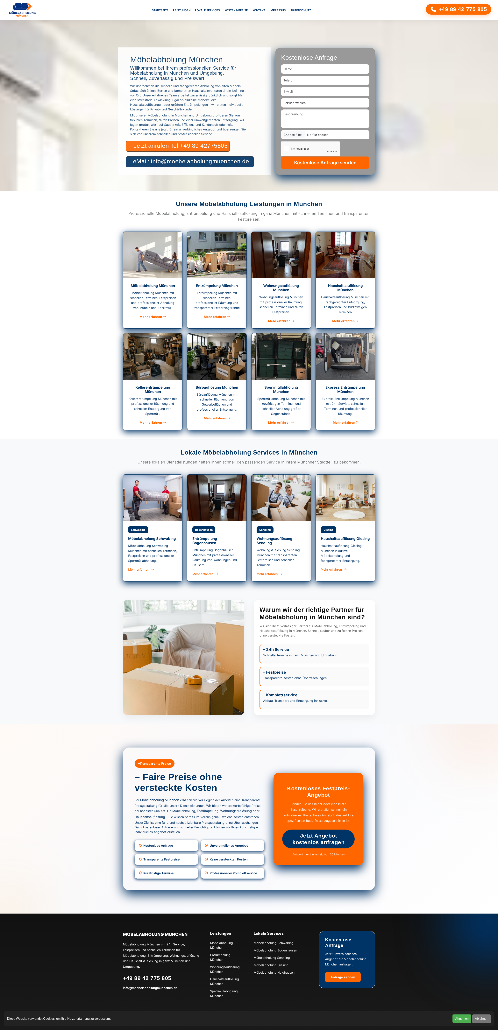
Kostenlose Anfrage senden (325, 162)
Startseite (160, 10)
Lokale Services (207, 10)
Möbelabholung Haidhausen (274, 972)
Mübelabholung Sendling (272, 958)
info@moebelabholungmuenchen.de (150, 988)
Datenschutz (301, 10)
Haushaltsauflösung (150, 817)
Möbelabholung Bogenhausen (275, 950)
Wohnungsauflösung (236, 811)
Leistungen (181, 10)
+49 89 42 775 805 (462, 9)
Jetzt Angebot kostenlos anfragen (318, 839)
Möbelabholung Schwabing (274, 943)
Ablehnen (481, 1018)
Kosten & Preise (236, 10)
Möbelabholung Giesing (271, 965)
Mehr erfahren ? (345, 422)
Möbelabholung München (159, 800)
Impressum (278, 10)
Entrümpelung (207, 811)
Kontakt (259, 10)
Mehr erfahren (151, 317)
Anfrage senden (343, 977)
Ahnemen (462, 1018)
